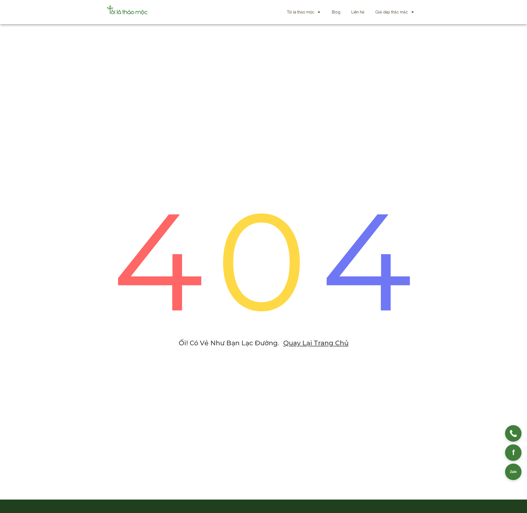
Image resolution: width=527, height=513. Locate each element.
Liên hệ (357, 12)
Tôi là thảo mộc (300, 12)
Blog (336, 12)
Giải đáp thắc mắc (391, 12)
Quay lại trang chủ (316, 343)
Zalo (513, 472)
